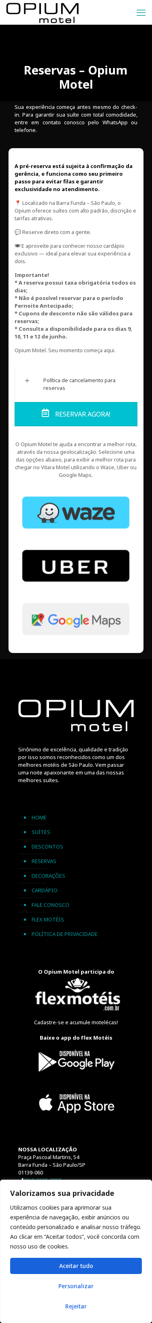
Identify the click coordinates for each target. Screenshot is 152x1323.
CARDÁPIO (45, 890)
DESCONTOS (47, 846)
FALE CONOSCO (50, 904)
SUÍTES (41, 832)
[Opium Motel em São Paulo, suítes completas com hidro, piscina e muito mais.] (42, 12)
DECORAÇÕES (48, 875)
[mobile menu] (141, 12)
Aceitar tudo (76, 1266)
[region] (76, 1251)
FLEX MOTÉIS (48, 919)
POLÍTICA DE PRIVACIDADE (65, 934)
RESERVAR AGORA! (82, 414)
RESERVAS (44, 861)
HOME (39, 817)
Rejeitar (76, 1306)
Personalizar (76, 1286)
